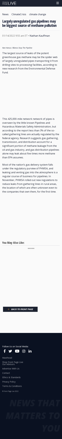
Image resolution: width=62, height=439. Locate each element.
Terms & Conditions (12, 386)
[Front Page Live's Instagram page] (23, 351)
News (5, 14)
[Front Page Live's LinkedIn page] (30, 351)
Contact (6, 373)
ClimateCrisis (19, 14)
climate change (37, 14)
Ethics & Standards (11, 377)
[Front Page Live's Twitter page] (10, 351)
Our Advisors (8, 364)
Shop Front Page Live (12, 362)
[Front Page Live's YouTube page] (17, 351)
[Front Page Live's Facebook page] (5, 351)
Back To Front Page (22, 309)
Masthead (7, 358)
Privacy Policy (8, 382)
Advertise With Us (10, 369)
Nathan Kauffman (40, 35)
